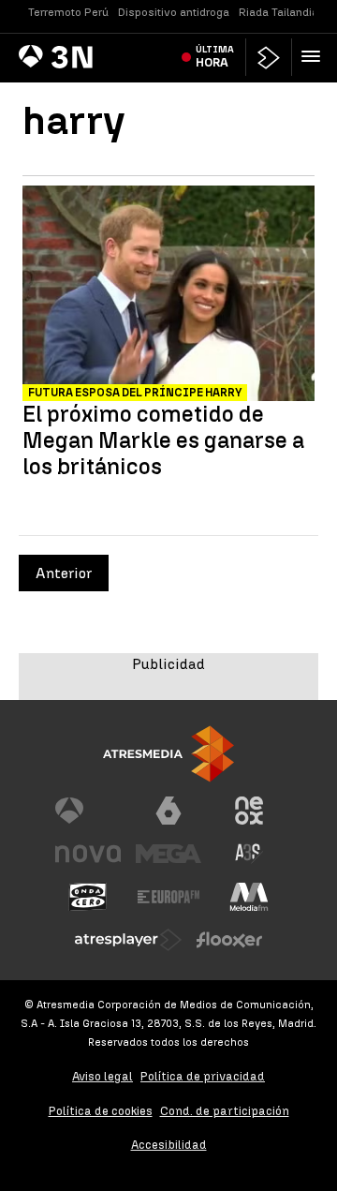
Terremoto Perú (68, 12)
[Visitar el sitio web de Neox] (249, 810)
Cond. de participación (224, 1111)
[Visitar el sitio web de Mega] (168, 854)
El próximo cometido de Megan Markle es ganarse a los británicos (163, 440)
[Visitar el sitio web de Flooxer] (229, 940)
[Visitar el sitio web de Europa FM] (168, 897)
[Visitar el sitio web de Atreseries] (249, 854)
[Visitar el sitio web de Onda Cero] (88, 897)
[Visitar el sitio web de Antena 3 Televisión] (88, 810)
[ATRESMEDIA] (168, 754)
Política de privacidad (202, 1076)
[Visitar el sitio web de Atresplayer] (128, 940)
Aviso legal (102, 1076)
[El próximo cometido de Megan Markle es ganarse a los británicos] (168, 296)
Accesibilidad (169, 1145)
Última (215, 56)
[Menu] (314, 56)
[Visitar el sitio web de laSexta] (168, 810)
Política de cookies (101, 1111)
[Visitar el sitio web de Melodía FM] (249, 897)
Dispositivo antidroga (173, 12)
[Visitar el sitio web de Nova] (88, 854)
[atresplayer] (268, 57)
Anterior (64, 573)
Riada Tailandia (278, 12)
